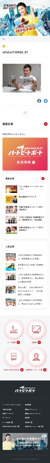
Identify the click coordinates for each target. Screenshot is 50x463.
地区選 (27, 418)
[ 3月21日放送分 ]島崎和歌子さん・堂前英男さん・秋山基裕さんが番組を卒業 (31, 278)
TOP (4, 39)
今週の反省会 (7, 409)
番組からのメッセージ (33, 413)
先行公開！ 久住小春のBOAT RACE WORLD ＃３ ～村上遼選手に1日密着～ (30, 291)
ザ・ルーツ (6, 418)
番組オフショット (31, 409)
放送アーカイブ (8, 413)
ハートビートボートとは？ (12, 405)
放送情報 (28, 405)
